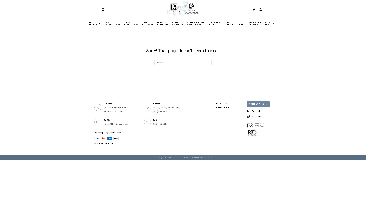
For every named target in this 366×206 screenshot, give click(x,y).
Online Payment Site (103, 143)
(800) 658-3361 (160, 111)
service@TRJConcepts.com (116, 124)
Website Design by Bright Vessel (199, 158)
